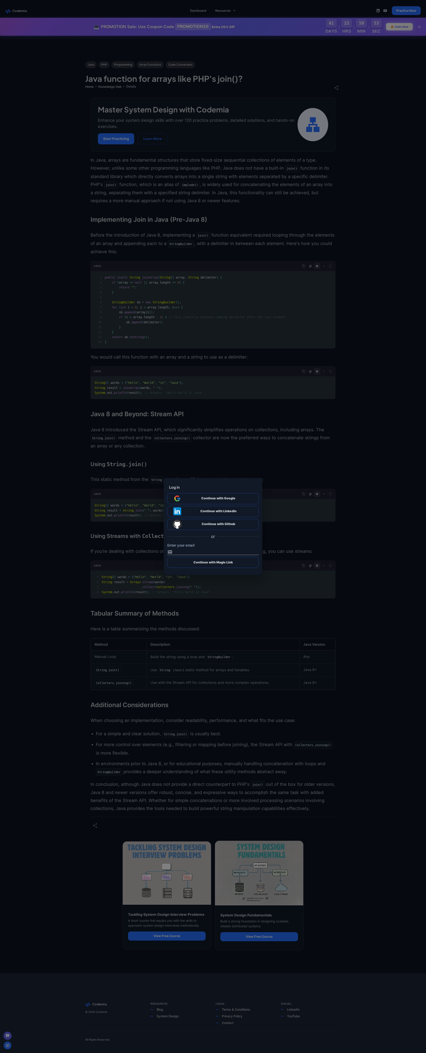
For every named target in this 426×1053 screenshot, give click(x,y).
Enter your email (181, 545)
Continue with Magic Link (213, 562)
